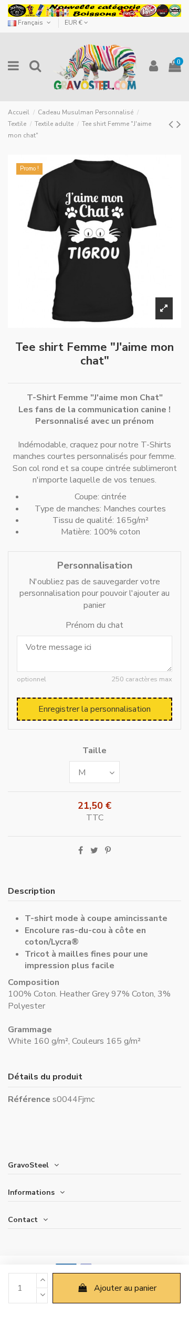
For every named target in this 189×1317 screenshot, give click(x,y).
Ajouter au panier (125, 1288)
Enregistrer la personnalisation (94, 709)
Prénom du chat (94, 625)
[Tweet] (94, 850)
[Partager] (80, 850)
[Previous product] (172, 124)
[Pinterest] (108, 850)
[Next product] (178, 124)
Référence (29, 1099)
